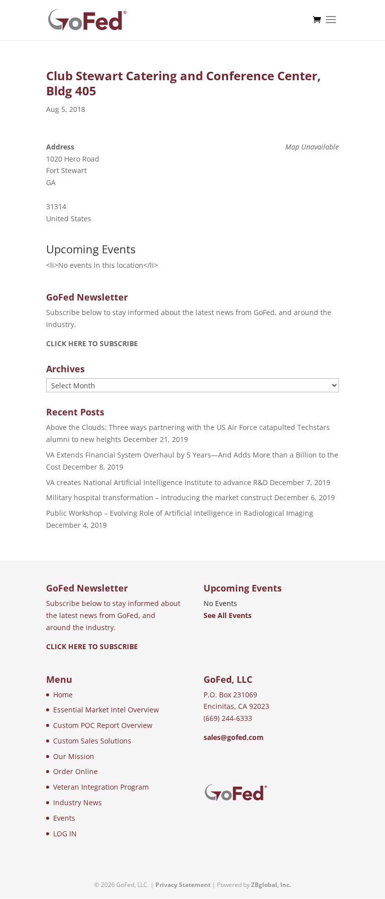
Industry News (77, 802)
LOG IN (65, 833)
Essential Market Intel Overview (106, 709)
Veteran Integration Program (101, 787)
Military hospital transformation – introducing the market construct (159, 497)
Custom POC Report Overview (102, 725)
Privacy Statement (183, 884)
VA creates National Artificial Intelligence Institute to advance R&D (157, 482)
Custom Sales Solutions (92, 740)
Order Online (75, 771)
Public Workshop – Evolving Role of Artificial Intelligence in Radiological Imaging (179, 513)
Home (63, 694)
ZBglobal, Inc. (271, 884)
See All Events (228, 615)
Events (64, 818)
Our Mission (73, 756)
